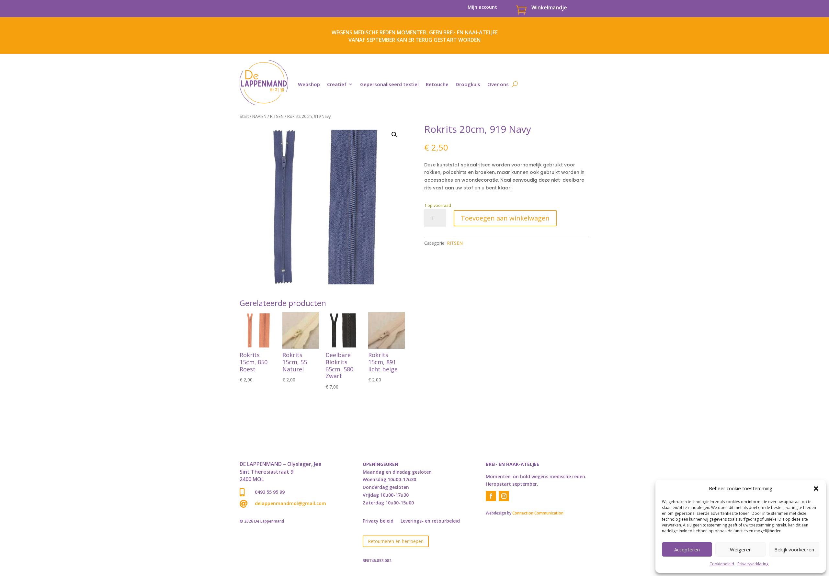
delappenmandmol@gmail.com (290, 503)
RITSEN (277, 116)
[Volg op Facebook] (491, 496)
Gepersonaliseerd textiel (389, 84)
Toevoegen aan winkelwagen (505, 218)
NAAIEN (259, 116)
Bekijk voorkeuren (794, 549)
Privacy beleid (378, 521)
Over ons (498, 84)
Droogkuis (468, 84)
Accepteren (687, 549)
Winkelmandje (549, 7)
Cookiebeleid (722, 564)
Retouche (437, 84)
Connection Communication (537, 513)
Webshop (309, 84)
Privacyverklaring (752, 564)
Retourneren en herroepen (396, 541)
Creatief (336, 84)
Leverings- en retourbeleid (430, 521)
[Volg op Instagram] (504, 496)
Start (244, 116)
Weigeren (741, 549)
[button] (816, 488)
